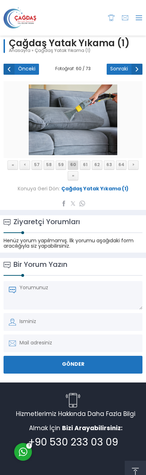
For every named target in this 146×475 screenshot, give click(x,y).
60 (73, 165)
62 (97, 165)
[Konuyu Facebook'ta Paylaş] (64, 203)
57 (37, 165)
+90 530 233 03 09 (73, 443)
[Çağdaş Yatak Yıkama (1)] (73, 152)
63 (109, 165)
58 (49, 165)
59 (61, 165)
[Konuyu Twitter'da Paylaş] (73, 203)
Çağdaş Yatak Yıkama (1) (62, 51)
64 (121, 165)
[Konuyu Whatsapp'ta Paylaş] (82, 203)
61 (85, 165)
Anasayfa (19, 51)
